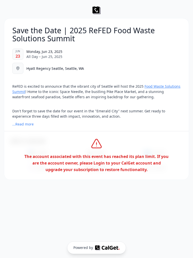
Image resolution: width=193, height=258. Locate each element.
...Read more (23, 124)
